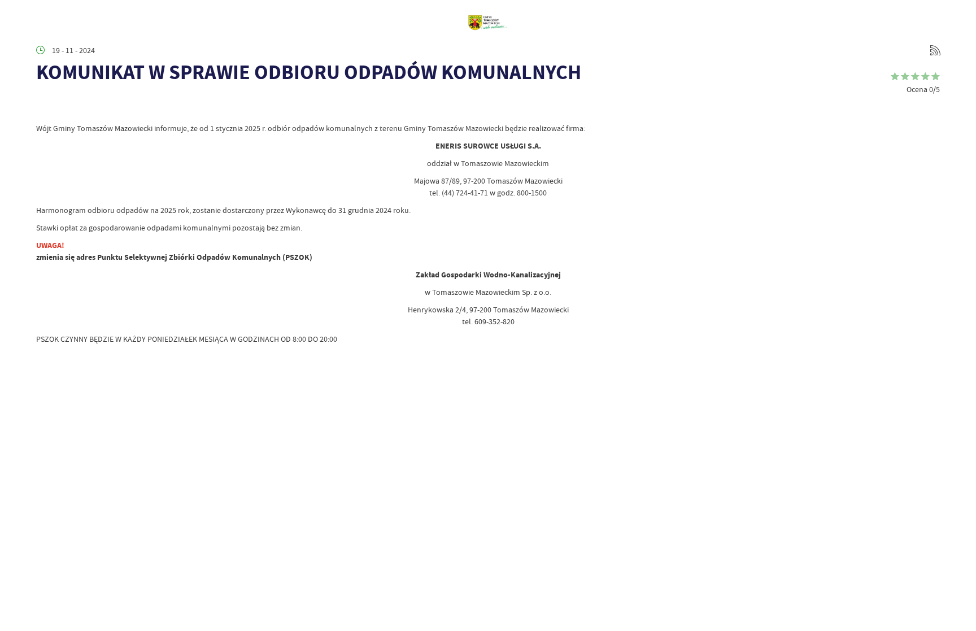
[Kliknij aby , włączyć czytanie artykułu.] (45, 105)
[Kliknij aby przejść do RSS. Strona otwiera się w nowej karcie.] (935, 50)
